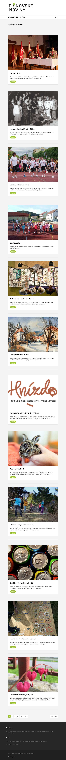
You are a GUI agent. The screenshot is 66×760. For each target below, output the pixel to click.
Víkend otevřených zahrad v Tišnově (22, 525)
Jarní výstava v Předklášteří (19, 355)
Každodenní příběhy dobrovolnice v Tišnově (24, 413)
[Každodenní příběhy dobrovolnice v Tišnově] (33, 392)
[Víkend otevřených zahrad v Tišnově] (33, 504)
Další (25, 716)
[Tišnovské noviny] (20, 12)
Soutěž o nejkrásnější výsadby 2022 (21, 695)
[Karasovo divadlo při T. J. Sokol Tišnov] (33, 108)
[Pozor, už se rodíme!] (33, 448)
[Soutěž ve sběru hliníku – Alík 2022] (33, 562)
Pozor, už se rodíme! (17, 469)
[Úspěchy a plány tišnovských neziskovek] (33, 618)
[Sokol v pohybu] (33, 222)
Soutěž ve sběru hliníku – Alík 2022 (21, 583)
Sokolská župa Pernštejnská (19, 185)
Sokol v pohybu (15, 243)
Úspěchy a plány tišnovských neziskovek (23, 639)
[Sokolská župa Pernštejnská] (33, 164)
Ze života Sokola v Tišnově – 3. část (21, 299)
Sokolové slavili (15, 73)
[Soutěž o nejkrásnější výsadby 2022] (33, 674)
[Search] (55, 17)
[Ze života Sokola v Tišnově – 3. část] (33, 278)
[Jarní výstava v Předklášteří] (33, 334)
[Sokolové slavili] (33, 52)
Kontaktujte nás (12, 756)
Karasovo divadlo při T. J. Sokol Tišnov (22, 129)
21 (21, 716)
